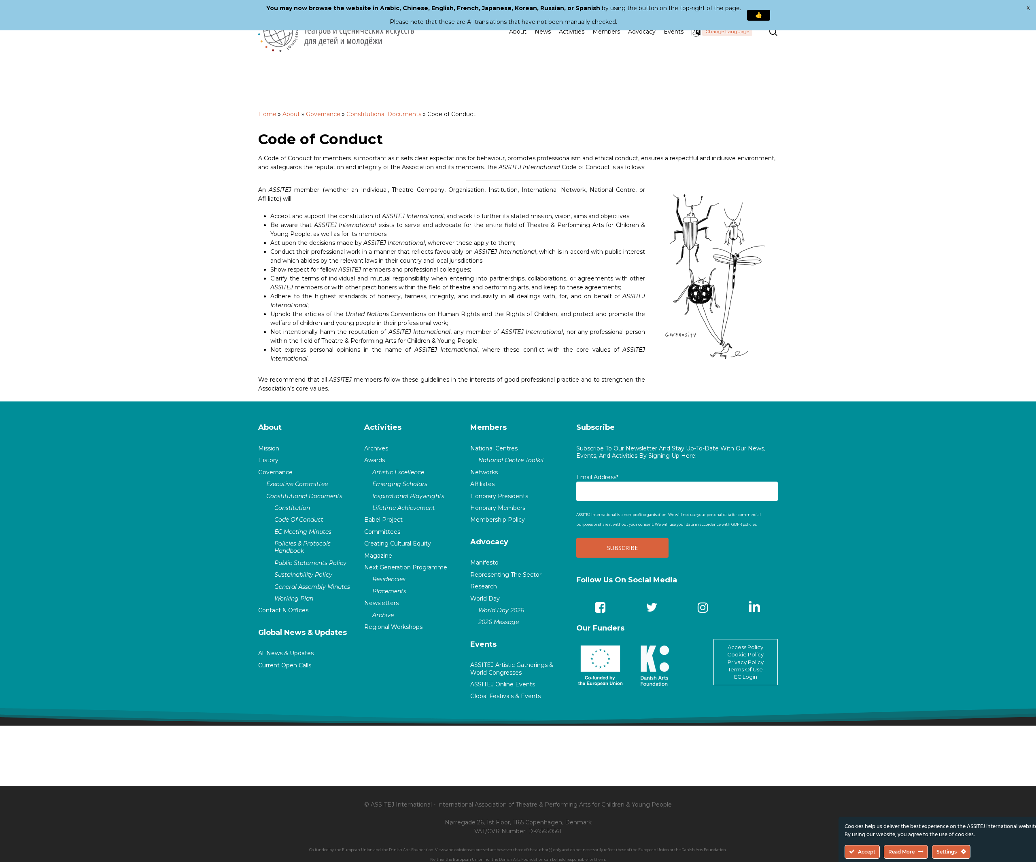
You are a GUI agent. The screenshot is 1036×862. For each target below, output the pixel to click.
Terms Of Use (745, 669)
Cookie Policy (745, 654)
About (291, 114)
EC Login (745, 676)
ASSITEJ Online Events (502, 684)
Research (483, 586)
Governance (323, 114)
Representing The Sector (505, 574)
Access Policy (745, 647)
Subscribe (595, 427)
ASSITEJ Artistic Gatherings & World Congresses (511, 668)
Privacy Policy (746, 662)
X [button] (1028, 8)
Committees (382, 531)
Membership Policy (497, 519)
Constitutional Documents (383, 114)
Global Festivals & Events (505, 696)
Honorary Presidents (499, 496)
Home (267, 114)
